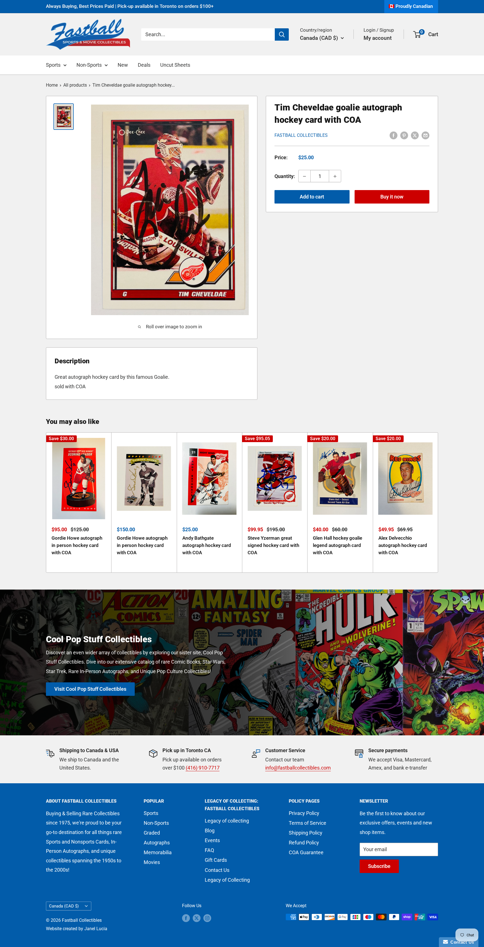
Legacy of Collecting (227, 880)
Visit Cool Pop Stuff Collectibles (90, 689)
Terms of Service (307, 823)
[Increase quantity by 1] (335, 176)
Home (52, 85)
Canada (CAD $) (64, 906)
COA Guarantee (306, 852)
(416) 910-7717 (203, 768)
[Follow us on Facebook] (186, 918)
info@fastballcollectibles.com (298, 768)
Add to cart (312, 197)
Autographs (157, 843)
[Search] (282, 34)
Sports (53, 65)
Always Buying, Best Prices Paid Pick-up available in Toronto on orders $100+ (129, 6)
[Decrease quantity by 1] (304, 176)
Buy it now (391, 197)
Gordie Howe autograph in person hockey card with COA (77, 545)
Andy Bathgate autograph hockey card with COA (206, 545)
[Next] (438, 502)
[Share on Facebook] (393, 135)
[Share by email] (425, 135)
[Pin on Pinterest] (404, 135)
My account (378, 37)
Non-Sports (89, 65)
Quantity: (284, 176)
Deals (144, 65)
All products (75, 85)
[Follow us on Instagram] (207, 918)
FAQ (209, 850)
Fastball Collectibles (301, 135)
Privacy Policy (304, 813)
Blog (210, 830)
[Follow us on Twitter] (197, 918)
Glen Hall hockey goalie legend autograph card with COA (337, 545)
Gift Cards (216, 860)
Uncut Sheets (175, 65)
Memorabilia (158, 852)
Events (212, 840)
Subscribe (379, 866)
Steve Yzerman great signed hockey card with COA (273, 545)
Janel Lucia (95, 928)
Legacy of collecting (227, 821)
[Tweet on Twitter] (415, 135)
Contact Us (217, 870)
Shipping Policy (305, 833)
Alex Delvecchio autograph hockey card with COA (402, 545)
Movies (152, 862)
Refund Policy (304, 843)
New (123, 65)
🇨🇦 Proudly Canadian (410, 6)
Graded (152, 833)
